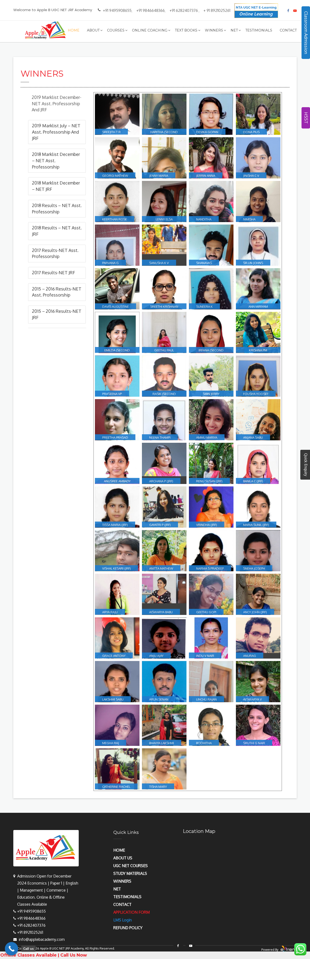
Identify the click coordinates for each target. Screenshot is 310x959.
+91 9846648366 (150, 10)
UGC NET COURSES (130, 865)
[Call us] (11, 948)
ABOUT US (122, 857)
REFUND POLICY (127, 927)
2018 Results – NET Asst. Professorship (57, 208)
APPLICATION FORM (131, 912)
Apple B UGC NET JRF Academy (62, 948)
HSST (306, 118)
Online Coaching (149, 30)
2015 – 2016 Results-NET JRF (56, 314)
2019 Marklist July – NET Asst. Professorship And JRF (56, 132)
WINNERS (122, 881)
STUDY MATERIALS (130, 873)
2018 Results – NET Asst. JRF (57, 231)
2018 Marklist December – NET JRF (56, 186)
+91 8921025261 (30, 932)
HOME (119, 850)
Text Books (186, 30)
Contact (288, 30)
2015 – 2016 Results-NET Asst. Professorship (56, 292)
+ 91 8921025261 (216, 10)
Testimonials (258, 30)
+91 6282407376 (184, 10)
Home (73, 30)
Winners (214, 30)
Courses (115, 30)
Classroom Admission (306, 32)
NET (117, 888)
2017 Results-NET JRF (53, 272)
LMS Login (122, 920)
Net (234, 30)
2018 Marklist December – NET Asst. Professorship (56, 160)
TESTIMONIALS (127, 896)
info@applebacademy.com (42, 939)
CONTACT (122, 904)
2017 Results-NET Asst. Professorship (55, 253)
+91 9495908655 (117, 10)
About (93, 30)
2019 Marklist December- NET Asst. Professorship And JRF (56, 103)
